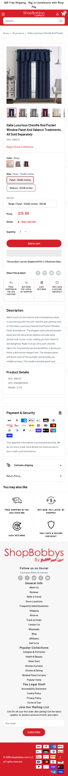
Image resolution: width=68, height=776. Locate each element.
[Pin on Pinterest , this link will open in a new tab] (44, 272)
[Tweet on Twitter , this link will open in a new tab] (51, 272)
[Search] (61, 20)
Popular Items (34, 679)
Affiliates (34, 638)
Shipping (34, 610)
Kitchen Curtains (34, 665)
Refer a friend (34, 596)
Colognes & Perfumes (34, 651)
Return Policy (13, 476)
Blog (34, 633)
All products (18, 33)
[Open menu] (3, 14)
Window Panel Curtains (34, 675)
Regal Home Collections (19, 147)
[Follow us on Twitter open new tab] (34, 578)
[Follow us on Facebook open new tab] (27, 578)
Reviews (34, 592)
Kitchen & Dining (34, 670)
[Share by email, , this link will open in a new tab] (58, 272)
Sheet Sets (34, 661)
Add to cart (34, 243)
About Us (34, 587)
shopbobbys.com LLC (22, 757)
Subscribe (34, 732)
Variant (10, 197)
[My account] (57, 14)
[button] (63, 14)
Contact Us (34, 624)
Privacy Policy (34, 698)
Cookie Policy (34, 693)
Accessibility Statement (34, 688)
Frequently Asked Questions (34, 605)
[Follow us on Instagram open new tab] (20, 578)
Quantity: (11, 231)
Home (6, 33)
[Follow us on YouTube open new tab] (47, 578)
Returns (34, 615)
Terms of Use (34, 702)
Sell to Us (34, 643)
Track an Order (34, 620)
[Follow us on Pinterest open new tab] (40, 578)
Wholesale (34, 629)
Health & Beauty (34, 656)
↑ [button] (60, 757)
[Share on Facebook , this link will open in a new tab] (38, 272)
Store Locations (34, 601)
